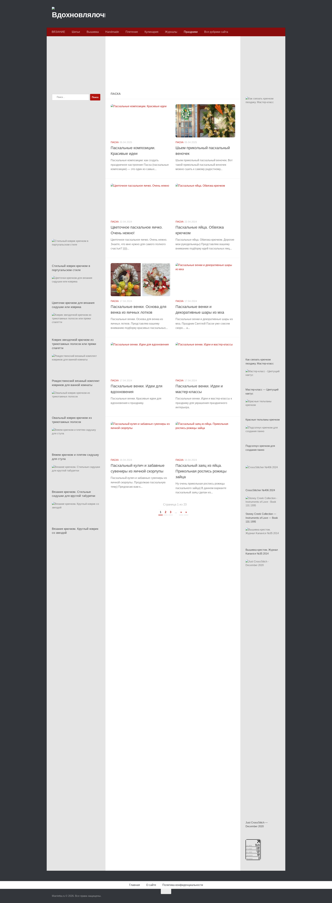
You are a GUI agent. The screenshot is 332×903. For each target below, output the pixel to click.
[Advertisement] (172, 64)
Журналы (171, 31)
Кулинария (151, 31)
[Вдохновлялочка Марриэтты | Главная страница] (78, 14)
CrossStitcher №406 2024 (260, 490)
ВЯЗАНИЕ (58, 31)
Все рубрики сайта (216, 31)
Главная (134, 884)
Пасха (115, 142)
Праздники (191, 31)
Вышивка (93, 31)
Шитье (76, 31)
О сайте (151, 884)
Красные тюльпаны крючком (263, 419)
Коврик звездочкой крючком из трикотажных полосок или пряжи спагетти (74, 344)
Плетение (132, 31)
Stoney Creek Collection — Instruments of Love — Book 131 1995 (262, 517)
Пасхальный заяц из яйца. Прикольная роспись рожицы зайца (201, 471)
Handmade (112, 31)
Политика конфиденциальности (182, 884)
